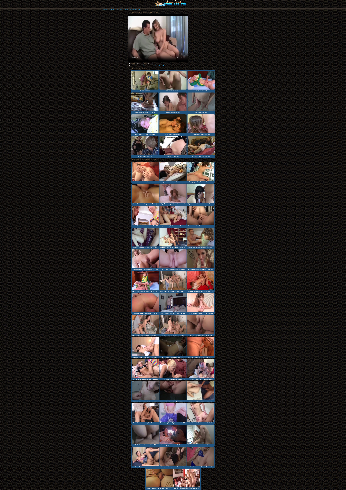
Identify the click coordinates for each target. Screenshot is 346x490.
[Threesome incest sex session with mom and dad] (173, 324)
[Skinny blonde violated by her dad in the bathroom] (200, 434)
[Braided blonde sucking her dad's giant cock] (200, 258)
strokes (151, 66)
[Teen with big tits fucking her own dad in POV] (173, 412)
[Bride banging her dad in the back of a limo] (173, 434)
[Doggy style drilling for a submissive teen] (200, 171)
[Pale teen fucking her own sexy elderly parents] (186, 478)
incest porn (120, 9)
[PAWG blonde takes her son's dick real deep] (145, 434)
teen (156, 66)
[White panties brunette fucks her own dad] (200, 302)
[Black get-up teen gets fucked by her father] (173, 456)
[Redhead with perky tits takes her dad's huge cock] (159, 478)
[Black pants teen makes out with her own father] (173, 237)
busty (170, 66)
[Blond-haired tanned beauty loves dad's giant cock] (145, 302)
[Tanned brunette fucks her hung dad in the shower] (200, 346)
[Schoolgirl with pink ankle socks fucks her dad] (200, 280)
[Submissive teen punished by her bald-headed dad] (200, 390)
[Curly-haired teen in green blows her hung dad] (200, 237)
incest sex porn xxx (108, 9)
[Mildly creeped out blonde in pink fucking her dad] (173, 390)
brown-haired (163, 66)
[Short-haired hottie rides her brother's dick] (200, 412)
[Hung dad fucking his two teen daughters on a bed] (173, 215)
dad (147, 66)
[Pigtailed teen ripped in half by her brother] (145, 346)
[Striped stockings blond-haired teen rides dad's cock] (145, 280)
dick (143, 66)
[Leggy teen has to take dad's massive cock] (173, 171)
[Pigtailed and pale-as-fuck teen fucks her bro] (200, 193)
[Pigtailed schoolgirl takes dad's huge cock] (173, 193)
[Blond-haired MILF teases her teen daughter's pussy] (173, 280)
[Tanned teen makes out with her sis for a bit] (145, 215)
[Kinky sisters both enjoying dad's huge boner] (200, 368)
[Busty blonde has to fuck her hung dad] (200, 456)
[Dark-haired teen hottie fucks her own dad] (145, 390)
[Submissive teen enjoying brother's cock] (173, 346)
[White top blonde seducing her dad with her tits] (173, 368)
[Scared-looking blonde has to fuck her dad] (173, 302)
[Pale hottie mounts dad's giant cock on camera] (145, 237)
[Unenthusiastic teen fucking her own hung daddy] (200, 215)
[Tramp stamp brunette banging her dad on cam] (145, 324)
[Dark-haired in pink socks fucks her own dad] (145, 171)
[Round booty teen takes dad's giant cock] (173, 258)
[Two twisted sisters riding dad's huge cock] (145, 412)
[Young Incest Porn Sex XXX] (173, 3)
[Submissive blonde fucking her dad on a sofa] (145, 258)
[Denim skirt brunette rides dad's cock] (145, 456)
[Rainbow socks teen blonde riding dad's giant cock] (145, 368)
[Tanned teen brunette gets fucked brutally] (145, 193)
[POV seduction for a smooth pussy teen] (200, 324)
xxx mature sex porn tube (132, 9)
